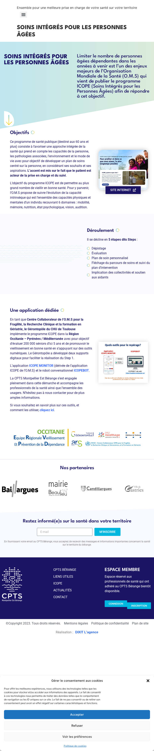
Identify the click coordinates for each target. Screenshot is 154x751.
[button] (148, 681)
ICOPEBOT (81, 370)
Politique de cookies (75, 745)
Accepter (77, 714)
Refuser (77, 725)
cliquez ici (47, 410)
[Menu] (23, 15)
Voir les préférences (77, 737)
